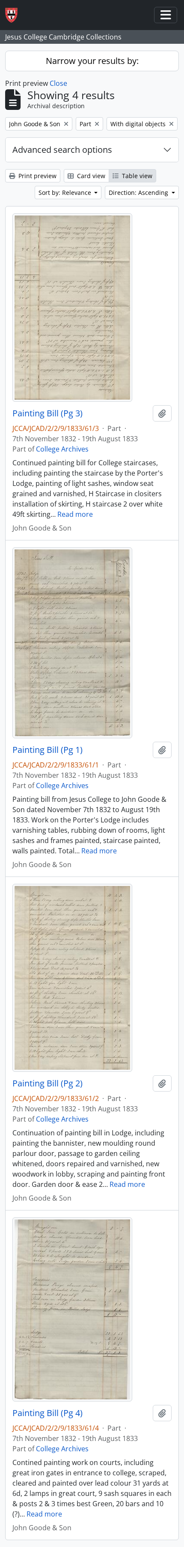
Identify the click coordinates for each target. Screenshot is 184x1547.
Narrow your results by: (92, 61)
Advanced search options (62, 149)
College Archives (62, 449)
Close (58, 83)
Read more (75, 514)
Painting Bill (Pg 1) (47, 750)
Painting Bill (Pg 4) (47, 1413)
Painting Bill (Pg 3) (47, 413)
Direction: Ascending (139, 192)
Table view (136, 176)
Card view (90, 176)
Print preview (36, 176)
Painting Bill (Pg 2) (47, 1083)
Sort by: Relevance (66, 192)
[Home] (14, 15)
